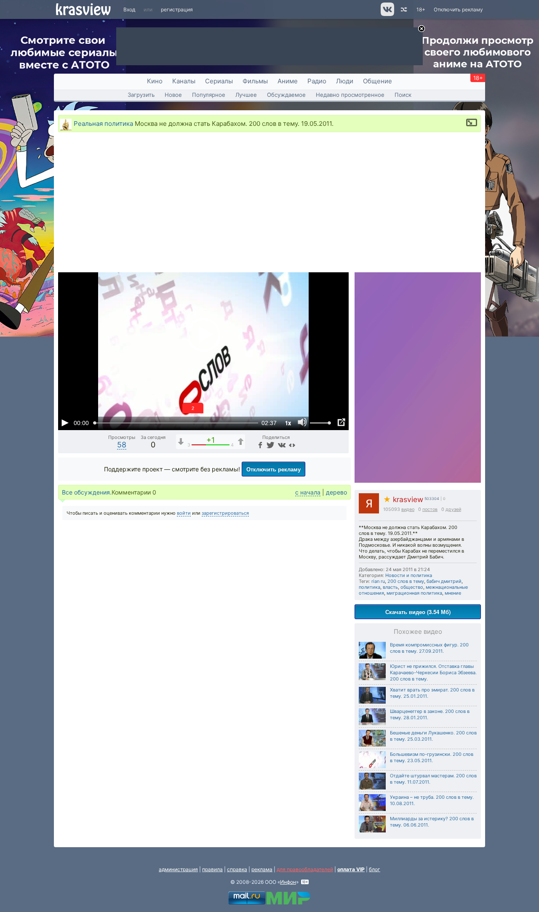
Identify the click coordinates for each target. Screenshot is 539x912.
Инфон (288, 882)
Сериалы (219, 81)
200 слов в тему (405, 581)
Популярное (208, 94)
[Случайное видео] (403, 9)
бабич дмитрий (444, 581)
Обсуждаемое (286, 94)
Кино (155, 81)
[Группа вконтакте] (386, 14)
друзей (453, 509)
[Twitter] (269, 444)
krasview (403, 499)
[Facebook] (259, 444)
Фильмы (255, 81)
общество (411, 587)
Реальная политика (103, 124)
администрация (178, 869)
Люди (344, 81)
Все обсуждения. (87, 492)
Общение (377, 81)
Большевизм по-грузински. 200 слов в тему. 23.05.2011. (431, 757)
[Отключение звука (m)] (302, 422)
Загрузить (141, 94)
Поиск (403, 94)
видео (407, 509)
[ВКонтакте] (280, 444)
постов (430, 509)
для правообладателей (305, 869)
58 (121, 444)
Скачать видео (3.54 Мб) (418, 612)
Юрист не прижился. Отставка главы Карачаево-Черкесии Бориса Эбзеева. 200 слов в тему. (433, 672)
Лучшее (246, 94)
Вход (129, 9)
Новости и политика (408, 575)
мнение (453, 593)
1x (288, 423)
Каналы (183, 81)
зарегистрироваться (225, 513)
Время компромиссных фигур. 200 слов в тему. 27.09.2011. (429, 648)
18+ (420, 9)
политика (369, 587)
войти (184, 513)
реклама (261, 869)
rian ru (378, 581)
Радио (316, 81)
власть (390, 587)
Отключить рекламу (458, 9)
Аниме (288, 81)
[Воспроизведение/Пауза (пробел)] (65, 422)
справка (237, 869)
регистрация (177, 9)
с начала (307, 492)
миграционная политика (414, 593)
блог (374, 869)
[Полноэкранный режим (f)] (341, 422)
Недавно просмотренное (350, 94)
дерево (336, 492)
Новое (173, 94)
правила (212, 869)
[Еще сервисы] (292, 444)
